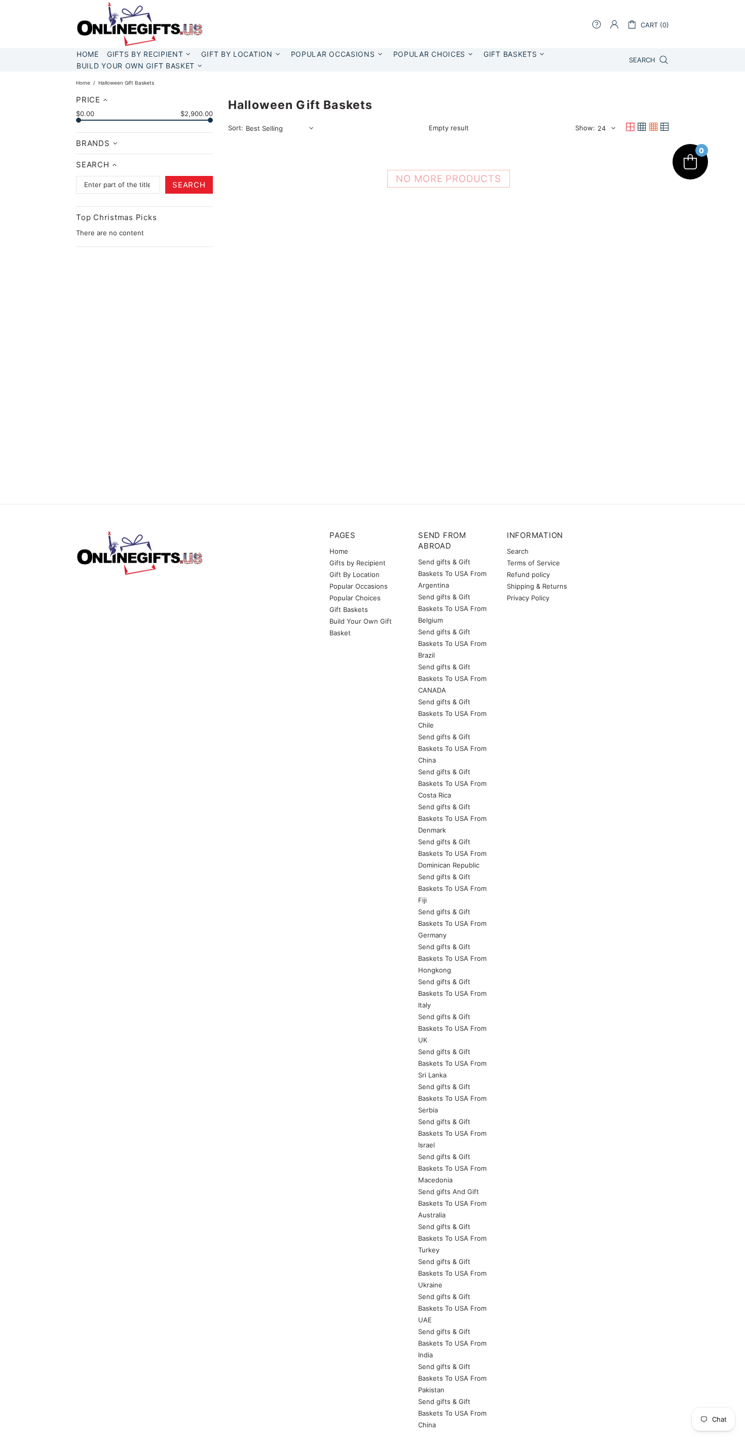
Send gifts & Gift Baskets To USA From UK (452, 1028)
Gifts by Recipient (357, 563)
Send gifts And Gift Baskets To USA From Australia (452, 1203)
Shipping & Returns (537, 586)
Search (518, 551)
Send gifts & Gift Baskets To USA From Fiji (452, 888)
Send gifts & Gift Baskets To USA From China (452, 748)
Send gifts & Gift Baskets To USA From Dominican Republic (452, 853)
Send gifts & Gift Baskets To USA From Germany (452, 923)
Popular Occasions (358, 586)
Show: (585, 128)
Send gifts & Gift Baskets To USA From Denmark (452, 818)
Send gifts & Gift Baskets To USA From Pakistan (452, 1378)
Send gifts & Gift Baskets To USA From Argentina (452, 573)
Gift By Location (354, 574)
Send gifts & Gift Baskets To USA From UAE (452, 1308)
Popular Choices (355, 598)
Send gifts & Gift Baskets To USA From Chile (452, 713)
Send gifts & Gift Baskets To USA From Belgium (452, 608)
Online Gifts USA (139, 24)
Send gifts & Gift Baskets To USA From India (452, 1343)
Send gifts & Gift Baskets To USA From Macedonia (452, 1168)
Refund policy (528, 574)
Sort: (235, 128)
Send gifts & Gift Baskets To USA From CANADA (452, 678)
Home (83, 83)
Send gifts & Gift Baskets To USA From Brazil (452, 643)
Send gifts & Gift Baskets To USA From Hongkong (452, 958)
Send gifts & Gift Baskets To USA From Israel (452, 1133)
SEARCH (189, 185)
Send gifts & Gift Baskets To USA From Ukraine (452, 1273)
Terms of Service (533, 563)
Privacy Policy (528, 598)
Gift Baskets (348, 609)
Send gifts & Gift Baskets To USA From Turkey (452, 1238)
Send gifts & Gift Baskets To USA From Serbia (452, 1098)
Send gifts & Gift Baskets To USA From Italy (452, 993)
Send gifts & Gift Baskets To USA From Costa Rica (452, 783)
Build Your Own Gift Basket (360, 627)
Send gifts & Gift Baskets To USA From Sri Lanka (452, 1063)
